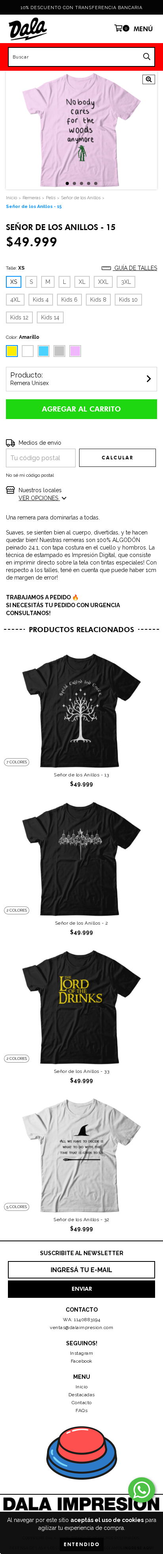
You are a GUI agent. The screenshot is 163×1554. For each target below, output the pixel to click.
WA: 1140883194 (81, 1319)
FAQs (81, 1410)
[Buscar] (146, 57)
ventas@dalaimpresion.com (81, 1327)
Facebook (82, 1361)
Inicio (82, 1387)
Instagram (81, 1353)
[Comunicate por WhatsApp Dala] (141, 1490)
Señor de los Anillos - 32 (81, 1219)
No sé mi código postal (30, 475)
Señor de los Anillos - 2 (81, 923)
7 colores (16, 762)
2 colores (16, 910)
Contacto (82, 1402)
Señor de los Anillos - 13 (81, 775)
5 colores (16, 1207)
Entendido (82, 1544)
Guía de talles (135, 268)
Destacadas (81, 1394)
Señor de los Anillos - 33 (82, 1071)
